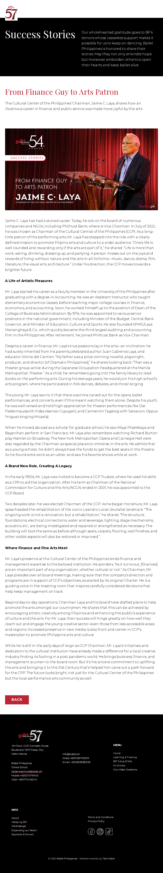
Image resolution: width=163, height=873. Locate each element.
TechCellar (109, 858)
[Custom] (109, 831)
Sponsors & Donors (22, 834)
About (15, 817)
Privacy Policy (96, 821)
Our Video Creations (125, 769)
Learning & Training (125, 757)
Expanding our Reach (24, 830)
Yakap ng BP (19, 822)
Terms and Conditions (100, 817)
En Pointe (119, 765)
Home (117, 753)
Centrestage (18, 826)
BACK (16, 700)
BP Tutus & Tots (122, 761)
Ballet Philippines (67, 858)
